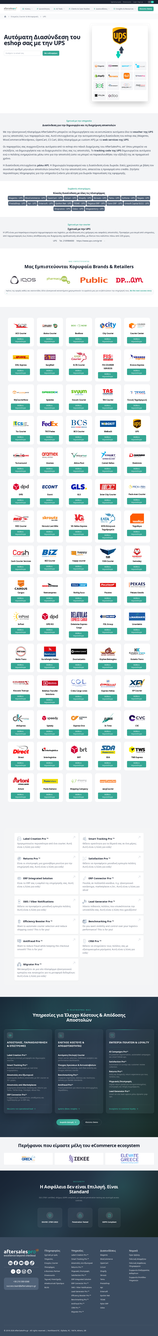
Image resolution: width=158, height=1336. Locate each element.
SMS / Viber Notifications (38, 901)
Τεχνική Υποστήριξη (52, 1279)
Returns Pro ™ (31, 858)
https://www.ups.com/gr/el (89, 240)
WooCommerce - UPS (35, 198)
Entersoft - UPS (46, 203)
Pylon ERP (104, 1303)
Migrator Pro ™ (32, 964)
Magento (104, 1255)
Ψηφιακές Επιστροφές (80, 1271)
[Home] (5, 16)
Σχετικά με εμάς (116, 2)
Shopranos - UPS (62, 208)
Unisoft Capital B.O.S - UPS (137, 203)
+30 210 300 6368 (21, 1281)
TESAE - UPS (79, 203)
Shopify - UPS (85, 198)
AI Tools (59, 9)
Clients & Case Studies (80, 9)
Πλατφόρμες (49, 1267)
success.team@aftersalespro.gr (21, 1286)
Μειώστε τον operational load (20, 1109)
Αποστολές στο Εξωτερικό (82, 1263)
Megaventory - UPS (95, 208)
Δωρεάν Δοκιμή (66, 1122)
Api (101, 1287)
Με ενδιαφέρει (51, 53)
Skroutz (103, 1275)
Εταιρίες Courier (51, 1263)
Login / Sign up (138, 2)
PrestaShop (105, 1283)
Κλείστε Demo (145, 9)
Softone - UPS (128, 198)
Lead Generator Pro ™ (102, 901)
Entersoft (104, 1291)
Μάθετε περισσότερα (20, 340)
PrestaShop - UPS (17, 203)
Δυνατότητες (44, 9)
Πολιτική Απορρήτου (137, 1259)
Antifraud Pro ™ (32, 941)
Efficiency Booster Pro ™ (37, 921)
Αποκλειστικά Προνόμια (54, 1283)
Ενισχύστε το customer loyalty (122, 1109)
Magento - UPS (16, 198)
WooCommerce (106, 1259)
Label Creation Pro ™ (35, 838)
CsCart (103, 1267)
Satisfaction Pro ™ (99, 858)
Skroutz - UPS (100, 198)
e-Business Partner (52, 1271)
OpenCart (104, 1263)
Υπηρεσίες (48, 1259)
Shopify (103, 1271)
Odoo (102, 1307)
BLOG (46, 1287)
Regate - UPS (143, 198)
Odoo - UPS (78, 208)
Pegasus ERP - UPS (96, 203)
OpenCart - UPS (55, 198)
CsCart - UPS (70, 198)
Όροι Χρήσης (134, 1255)
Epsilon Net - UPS (63, 203)
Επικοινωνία (127, 2)
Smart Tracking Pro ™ (102, 838)
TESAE (102, 1299)
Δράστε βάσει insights (67, 1109)
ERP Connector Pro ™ (101, 878)
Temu (102, 1279)
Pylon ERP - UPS (114, 203)
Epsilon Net (105, 1295)
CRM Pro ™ (95, 941)
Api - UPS (32, 203)
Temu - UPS (114, 198)
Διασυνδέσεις (101, 9)
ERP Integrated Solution (38, 878)
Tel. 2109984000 (67, 240)
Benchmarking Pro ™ (101, 921)
